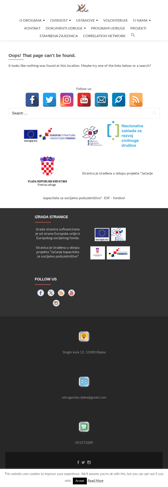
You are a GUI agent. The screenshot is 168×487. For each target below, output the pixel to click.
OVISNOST (59, 20)
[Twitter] (49, 100)
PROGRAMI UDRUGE (108, 28)
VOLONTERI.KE (115, 20)
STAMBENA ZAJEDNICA (59, 36)
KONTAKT (32, 28)
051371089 (84, 442)
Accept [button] (79, 481)
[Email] (101, 100)
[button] (133, 36)
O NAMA (140, 20)
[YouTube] (84, 100)
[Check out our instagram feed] (56, 303)
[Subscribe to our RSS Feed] (61, 292)
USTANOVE (85, 20)
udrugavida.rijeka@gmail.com (84, 397)
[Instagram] (67, 100)
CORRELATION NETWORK (104, 36)
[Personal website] (119, 100)
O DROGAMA (30, 20)
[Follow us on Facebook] (40, 292)
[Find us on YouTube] (71, 292)
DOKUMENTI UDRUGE (64, 28)
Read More (95, 480)
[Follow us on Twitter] (50, 292)
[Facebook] (32, 100)
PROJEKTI (138, 28)
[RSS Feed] (136, 100)
